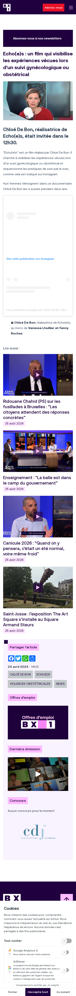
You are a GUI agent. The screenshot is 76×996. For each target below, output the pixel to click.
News (60, 683)
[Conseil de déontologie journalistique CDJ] (38, 832)
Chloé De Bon (20, 674)
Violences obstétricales (30, 683)
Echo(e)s (43, 674)
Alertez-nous (53, 7)
